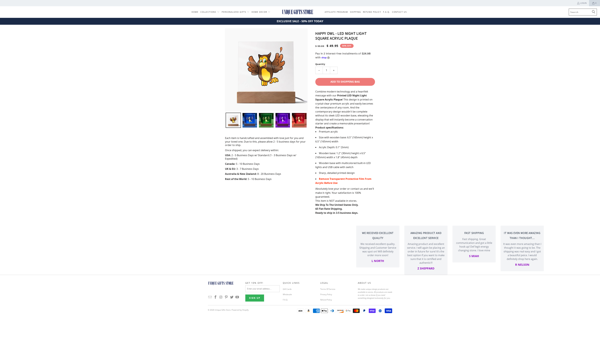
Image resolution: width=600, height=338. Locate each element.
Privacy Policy (326, 294)
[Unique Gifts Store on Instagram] (221, 297)
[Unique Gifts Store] (298, 12)
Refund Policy (326, 299)
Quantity (320, 64)
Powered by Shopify (240, 310)
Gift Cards (287, 289)
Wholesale (287, 294)
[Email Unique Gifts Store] (210, 297)
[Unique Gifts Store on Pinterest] (226, 297)
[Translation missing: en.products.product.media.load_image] (233, 120)
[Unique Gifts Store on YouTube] (237, 297)
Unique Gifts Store (223, 310)
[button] (210, 12)
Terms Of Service (327, 289)
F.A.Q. (285, 299)
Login (583, 3)
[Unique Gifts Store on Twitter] (232, 297)
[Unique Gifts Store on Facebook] (215, 297)
